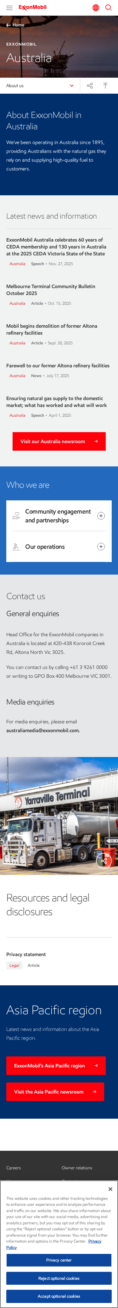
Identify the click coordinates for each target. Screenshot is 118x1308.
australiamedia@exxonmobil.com (42, 730)
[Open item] (101, 516)
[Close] (110, 1189)
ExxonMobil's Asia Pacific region (49, 1066)
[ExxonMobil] (34, 7)
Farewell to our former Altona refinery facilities (58, 366)
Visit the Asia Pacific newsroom (48, 1092)
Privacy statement (26, 954)
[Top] (105, 85)
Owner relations (77, 1168)
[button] (9, 8)
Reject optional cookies (59, 1278)
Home (18, 25)
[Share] (90, 85)
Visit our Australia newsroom (52, 441)
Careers (13, 1168)
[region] (59, 1244)
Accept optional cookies (59, 1296)
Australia (17, 263)
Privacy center (59, 1260)
